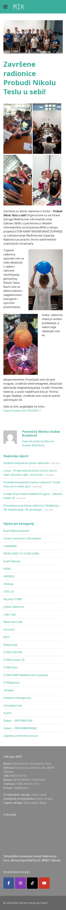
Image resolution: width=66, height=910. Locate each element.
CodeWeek (10, 546)
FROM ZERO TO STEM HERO (21, 553)
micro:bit (9, 629)
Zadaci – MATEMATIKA (17, 720)
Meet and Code (12, 622)
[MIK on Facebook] (8, 883)
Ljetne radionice (13, 607)
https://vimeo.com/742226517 (22, 410)
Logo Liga (9, 614)
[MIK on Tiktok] (32, 883)
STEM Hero (10, 667)
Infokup (8, 584)
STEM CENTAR (12, 652)
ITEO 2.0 (8, 591)
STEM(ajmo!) (11, 682)
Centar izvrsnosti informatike (22, 538)
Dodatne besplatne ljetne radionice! (26, 463)
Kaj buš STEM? (12, 599)
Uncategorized (12, 705)
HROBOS (9, 576)
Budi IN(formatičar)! (16, 531)
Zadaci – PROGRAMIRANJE (20, 728)
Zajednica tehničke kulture (20, 736)
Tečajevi (8, 690)
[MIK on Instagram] (20, 883)
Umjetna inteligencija (17, 698)
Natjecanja (10, 645)
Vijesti (7, 713)
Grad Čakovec (11, 561)
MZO (6, 637)
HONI (7, 569)
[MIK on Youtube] (44, 883)
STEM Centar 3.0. (14, 660)
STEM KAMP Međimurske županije (25, 675)
